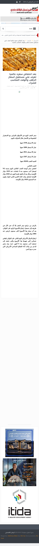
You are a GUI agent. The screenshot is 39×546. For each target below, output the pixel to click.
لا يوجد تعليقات (10, 86)
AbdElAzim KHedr (13, 536)
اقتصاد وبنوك (17, 86)
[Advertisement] (19, 113)
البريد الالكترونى (23, 87)
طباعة (31, 87)
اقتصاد (22, 86)
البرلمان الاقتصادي (10, 532)
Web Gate (23, 536)
